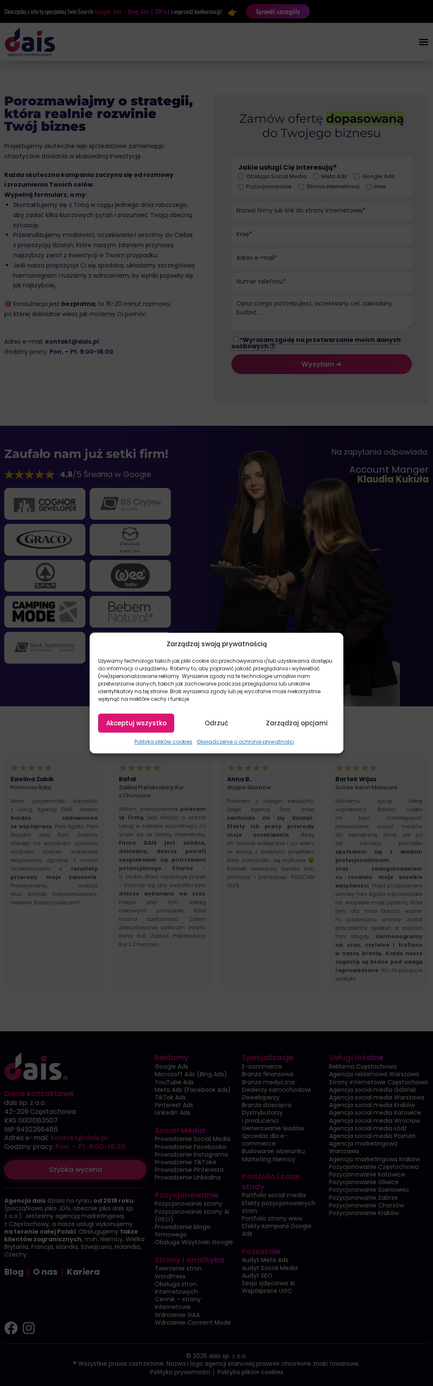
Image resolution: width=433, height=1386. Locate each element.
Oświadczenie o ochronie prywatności (245, 742)
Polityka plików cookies (163, 742)
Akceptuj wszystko (136, 723)
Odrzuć (216, 723)
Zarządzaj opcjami (297, 723)
